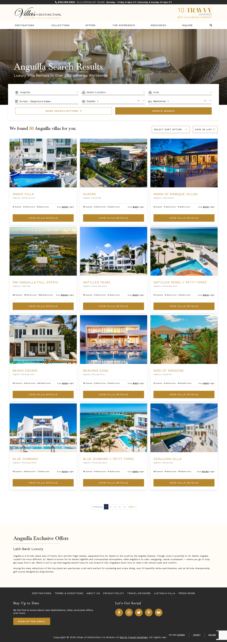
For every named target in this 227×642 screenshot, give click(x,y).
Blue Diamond (25, 459)
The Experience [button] (123, 25)
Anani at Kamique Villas (175, 194)
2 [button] (110, 506)
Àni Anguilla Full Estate (36, 282)
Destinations (24, 25)
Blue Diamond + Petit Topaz (108, 459)
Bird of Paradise (168, 370)
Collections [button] (60, 25)
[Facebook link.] (119, 612)
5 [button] (124, 506)
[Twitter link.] (139, 612)
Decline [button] (212, 635)
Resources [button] (158, 25)
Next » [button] (132, 506)
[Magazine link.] (158, 612)
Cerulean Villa (167, 459)
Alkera (89, 194)
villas (70, 610)
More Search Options (62, 110)
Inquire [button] (187, 25)
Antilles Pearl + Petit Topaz (180, 282)
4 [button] (119, 506)
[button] (211, 25)
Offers (90, 25)
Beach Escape (25, 370)
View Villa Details (43, 217)
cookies (181, 635)
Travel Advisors (139, 593)
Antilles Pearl (97, 282)
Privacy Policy (113, 593)
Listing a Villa (164, 593)
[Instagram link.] (129, 612)
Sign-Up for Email (31, 621)
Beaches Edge (96, 370)
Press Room (187, 593)
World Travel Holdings (134, 637)
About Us (93, 593)
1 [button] (106, 506)
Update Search (163, 110)
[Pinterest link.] (149, 612)
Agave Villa (23, 194)
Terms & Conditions (69, 593)
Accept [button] (197, 635)
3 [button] (115, 506)
